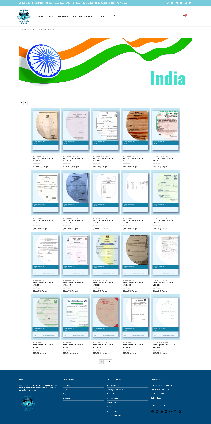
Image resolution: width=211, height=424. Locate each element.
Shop (50, 16)
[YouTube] (170, 411)
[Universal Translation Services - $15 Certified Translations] (23, 16)
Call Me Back (156, 398)
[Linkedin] (176, 3)
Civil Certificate (113, 407)
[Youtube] (181, 3)
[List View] (25, 103)
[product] (45, 130)
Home (41, 16)
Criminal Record (113, 398)
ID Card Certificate (114, 415)
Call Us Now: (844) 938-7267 (162, 385)
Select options (56, 112)
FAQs (65, 389)
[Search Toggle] (114, 16)
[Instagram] (186, 3)
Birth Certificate (38, 156)
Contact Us (104, 16)
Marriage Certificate (164, 343)
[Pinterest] (190, 3)
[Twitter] (167, 3)
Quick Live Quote (157, 394)
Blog (64, 394)
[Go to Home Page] (20, 29)
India (46, 156)
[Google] (179, 411)
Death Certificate (113, 411)
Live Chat (66, 398)
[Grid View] (21, 103)
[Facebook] (172, 3)
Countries (63, 16)
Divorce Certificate (114, 394)
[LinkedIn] (166, 411)
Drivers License (113, 402)
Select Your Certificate (83, 16)
